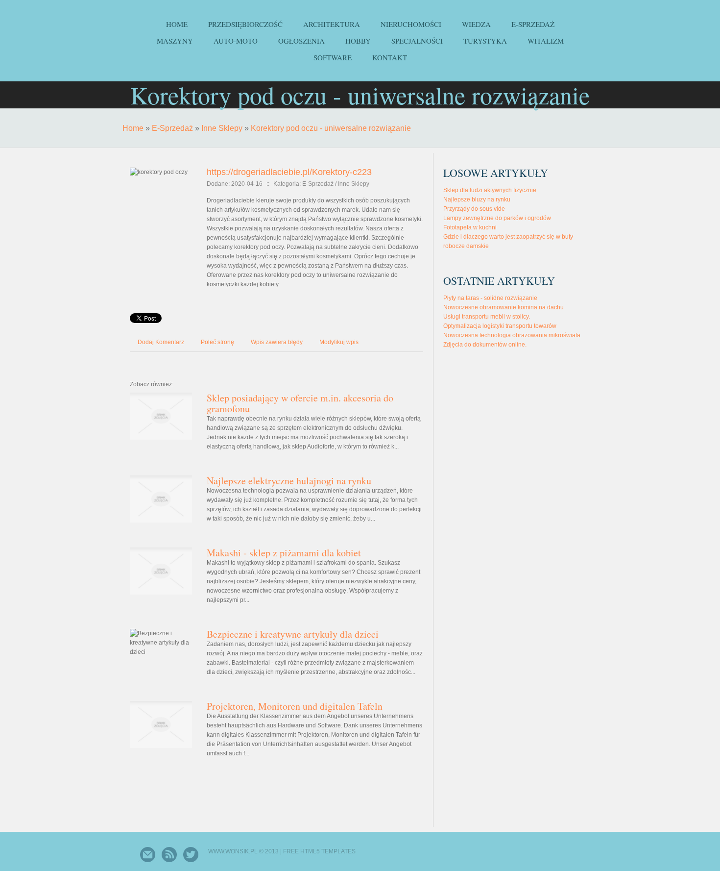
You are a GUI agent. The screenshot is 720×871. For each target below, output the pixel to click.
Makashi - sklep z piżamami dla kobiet (284, 552)
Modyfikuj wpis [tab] (339, 342)
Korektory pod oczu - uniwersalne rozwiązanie (331, 128)
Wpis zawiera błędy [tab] (277, 342)
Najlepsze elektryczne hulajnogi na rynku (289, 480)
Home (133, 128)
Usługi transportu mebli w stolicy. (486, 316)
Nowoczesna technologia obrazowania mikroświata (511, 335)
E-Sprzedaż (172, 128)
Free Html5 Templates (319, 851)
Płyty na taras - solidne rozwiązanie (490, 298)
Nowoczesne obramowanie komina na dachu (503, 307)
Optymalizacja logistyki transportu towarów (499, 326)
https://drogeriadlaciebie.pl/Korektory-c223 (289, 172)
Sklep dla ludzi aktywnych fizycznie (489, 190)
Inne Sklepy (221, 128)
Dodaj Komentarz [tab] (161, 342)
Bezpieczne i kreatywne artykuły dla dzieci (293, 634)
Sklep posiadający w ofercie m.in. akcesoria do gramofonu (300, 403)
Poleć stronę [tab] (217, 342)
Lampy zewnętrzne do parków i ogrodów (497, 218)
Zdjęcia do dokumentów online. (485, 344)
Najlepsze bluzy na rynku (476, 199)
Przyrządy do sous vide (474, 208)
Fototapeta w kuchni (470, 227)
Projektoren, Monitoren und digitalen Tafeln (295, 706)
